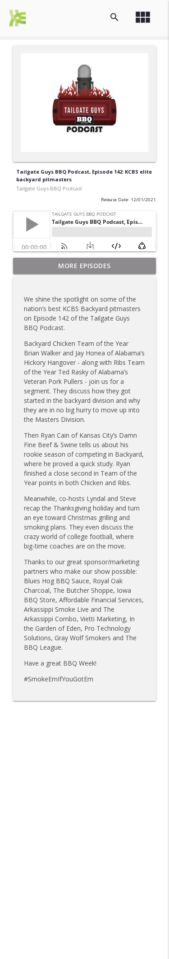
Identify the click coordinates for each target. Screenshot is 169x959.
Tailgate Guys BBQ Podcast (49, 188)
